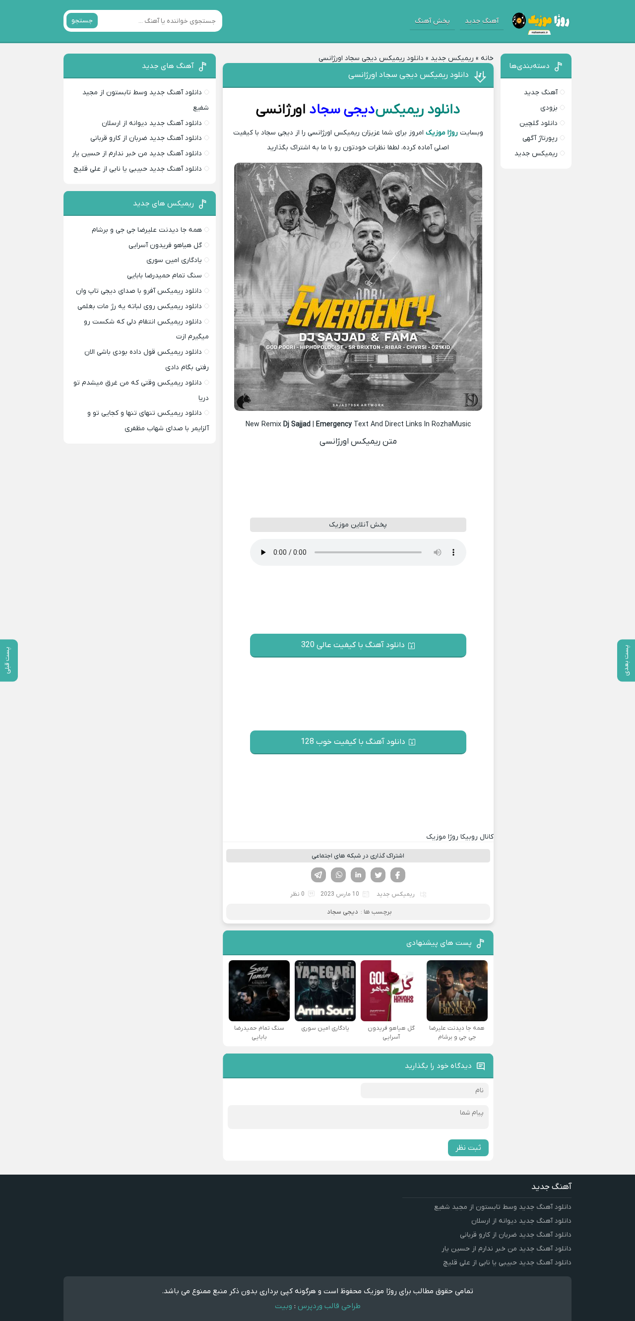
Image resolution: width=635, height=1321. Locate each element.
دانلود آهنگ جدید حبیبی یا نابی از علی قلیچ (137, 169)
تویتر (378, 874)
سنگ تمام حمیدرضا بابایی (164, 275)
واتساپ (338, 874)
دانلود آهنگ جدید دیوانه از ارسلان (152, 123)
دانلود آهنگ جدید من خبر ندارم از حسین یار (137, 153)
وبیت (283, 1306)
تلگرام (318, 874)
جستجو (82, 20)
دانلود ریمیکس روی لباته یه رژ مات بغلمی (139, 306)
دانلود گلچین (538, 123)
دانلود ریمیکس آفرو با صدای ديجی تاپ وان (139, 291)
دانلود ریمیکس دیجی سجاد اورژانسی (408, 75)
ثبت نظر (468, 1148)
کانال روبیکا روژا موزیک (460, 837)
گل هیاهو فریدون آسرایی (165, 245)
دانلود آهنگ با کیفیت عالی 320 (353, 645)
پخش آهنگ (432, 21)
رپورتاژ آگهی (540, 138)
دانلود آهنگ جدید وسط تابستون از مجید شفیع (503, 1207)
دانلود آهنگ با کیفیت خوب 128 (353, 742)
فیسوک (397, 874)
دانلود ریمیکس (418, 110)
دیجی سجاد (342, 110)
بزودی (549, 108)
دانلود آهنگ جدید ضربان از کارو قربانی (146, 138)
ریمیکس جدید (452, 58)
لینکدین (358, 874)
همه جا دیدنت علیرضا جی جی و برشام (147, 230)
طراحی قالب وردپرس (329, 1306)
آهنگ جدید (482, 21)
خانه (487, 58)
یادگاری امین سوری (174, 260)
